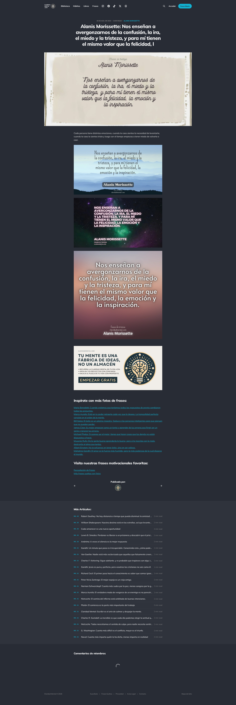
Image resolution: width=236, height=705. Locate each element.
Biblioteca (65, 6)
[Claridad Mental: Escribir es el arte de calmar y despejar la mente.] (118, 611)
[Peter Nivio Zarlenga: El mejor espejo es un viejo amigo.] (118, 580)
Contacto (142, 694)
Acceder (172, 6)
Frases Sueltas (106, 694)
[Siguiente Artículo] (160, 486)
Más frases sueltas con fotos (87, 473)
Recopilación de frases (84, 470)
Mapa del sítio (187, 694)
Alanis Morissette (132, 21)
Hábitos (76, 6)
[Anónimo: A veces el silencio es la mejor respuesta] (118, 542)
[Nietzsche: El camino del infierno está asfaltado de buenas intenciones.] (118, 599)
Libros (86, 6)
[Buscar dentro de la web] (164, 6)
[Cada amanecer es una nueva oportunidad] (118, 529)
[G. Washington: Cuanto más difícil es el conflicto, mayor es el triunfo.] (118, 630)
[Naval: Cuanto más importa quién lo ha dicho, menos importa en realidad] (118, 637)
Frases (95, 6)
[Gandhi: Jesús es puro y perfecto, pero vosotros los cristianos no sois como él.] (118, 567)
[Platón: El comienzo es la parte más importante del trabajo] (118, 605)
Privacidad (120, 694)
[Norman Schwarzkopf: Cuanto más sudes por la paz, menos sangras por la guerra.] (118, 586)
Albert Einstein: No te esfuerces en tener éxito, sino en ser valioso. (104, 447)
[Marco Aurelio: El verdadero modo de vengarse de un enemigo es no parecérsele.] (118, 592)
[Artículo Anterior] (75, 486)
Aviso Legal (131, 694)
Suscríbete (185, 6)
